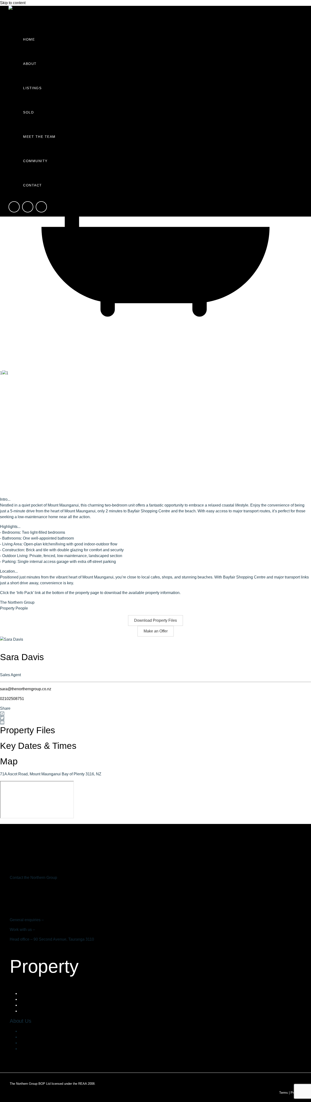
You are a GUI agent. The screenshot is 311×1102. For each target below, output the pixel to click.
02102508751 (12, 699)
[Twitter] (155, 718)
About (30, 64)
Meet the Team (39, 137)
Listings (32, 88)
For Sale (26, 993)
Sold (28, 112)
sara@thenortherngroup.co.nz (25, 689)
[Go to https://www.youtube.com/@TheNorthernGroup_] (41, 207)
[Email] (155, 722)
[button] (155, 620)
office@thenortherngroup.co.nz (71, 920)
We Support (29, 1037)
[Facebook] (155, 713)
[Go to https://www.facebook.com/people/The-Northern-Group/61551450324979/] (14, 207)
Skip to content (13, 3)
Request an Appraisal (38, 1005)
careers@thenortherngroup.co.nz (64, 929)
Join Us (26, 1043)
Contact (32, 185)
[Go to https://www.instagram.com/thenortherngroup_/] (27, 207)
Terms (283, 1092)
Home (29, 39)
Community (35, 161)
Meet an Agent (31, 1011)
